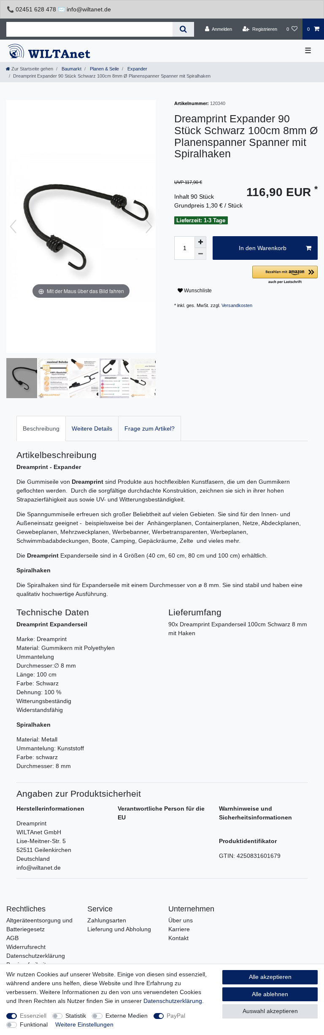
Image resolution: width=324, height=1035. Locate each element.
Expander (136, 68)
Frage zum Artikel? (149, 428)
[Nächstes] (149, 226)
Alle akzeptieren (270, 976)
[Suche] (183, 29)
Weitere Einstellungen (84, 1024)
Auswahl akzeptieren (270, 1011)
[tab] (41, 428)
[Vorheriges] (13, 226)
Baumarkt (70, 68)
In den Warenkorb (262, 248)
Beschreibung (41, 428)
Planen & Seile (104, 68)
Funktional (34, 1024)
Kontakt (178, 938)
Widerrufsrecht (26, 946)
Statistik (75, 1015)
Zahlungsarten (106, 920)
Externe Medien (126, 1015)
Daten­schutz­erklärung (172, 1000)
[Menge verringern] (200, 254)
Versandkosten (236, 305)
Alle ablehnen (270, 994)
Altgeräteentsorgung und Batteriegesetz (39, 925)
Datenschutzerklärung (35, 955)
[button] (285, 275)
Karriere (179, 929)
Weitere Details (92, 428)
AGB (12, 938)
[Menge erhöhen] (200, 242)
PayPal (176, 1015)
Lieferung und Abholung (119, 929)
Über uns (180, 920)
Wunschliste (197, 291)
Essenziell (33, 1015)
